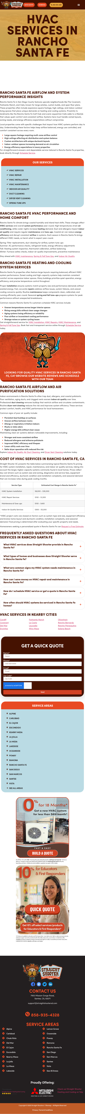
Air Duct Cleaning (32, 452)
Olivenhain (63, 619)
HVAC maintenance (24, 256)
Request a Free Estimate (72, 526)
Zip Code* (7, 676)
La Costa (33, 622)
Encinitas (4, 628)
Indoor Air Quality (66, 256)
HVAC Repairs (51, 322)
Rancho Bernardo (66, 622)
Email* (6, 668)
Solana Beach (64, 628)
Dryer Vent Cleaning (54, 452)
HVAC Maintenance (67, 322)
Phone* (6, 661)
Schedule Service (27, 153)
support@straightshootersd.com (42, 1003)
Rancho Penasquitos (67, 625)
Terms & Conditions (46, 1110)
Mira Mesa (34, 628)
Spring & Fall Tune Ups (44, 256)
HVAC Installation (36, 322)
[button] (78, 5)
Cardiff (3, 619)
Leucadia (33, 625)
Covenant (4, 622)
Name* (6, 653)
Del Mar (3, 625)
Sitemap (48, 1105)
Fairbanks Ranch (36, 619)
